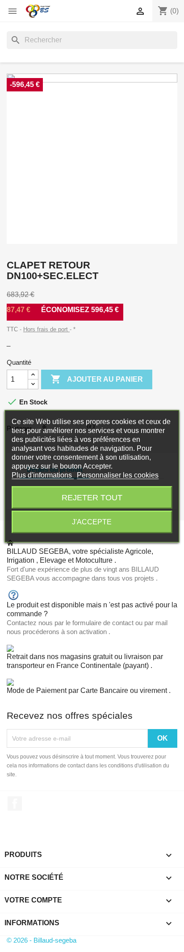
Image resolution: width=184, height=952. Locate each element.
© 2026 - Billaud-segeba (41, 940)
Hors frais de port (46, 329)
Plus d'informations (43, 474)
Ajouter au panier (96, 379)
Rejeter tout (92, 497)
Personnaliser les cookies (118, 474)
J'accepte (92, 521)
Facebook (15, 803)
